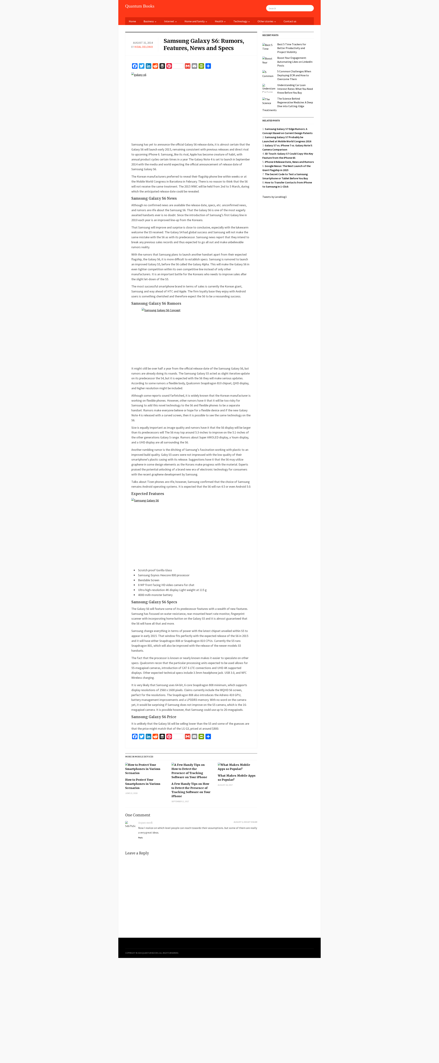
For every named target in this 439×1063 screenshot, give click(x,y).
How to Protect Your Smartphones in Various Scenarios (142, 784)
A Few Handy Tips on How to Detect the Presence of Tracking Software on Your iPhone (190, 790)
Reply (140, 837)
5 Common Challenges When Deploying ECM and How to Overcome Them (294, 75)
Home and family (195, 21)
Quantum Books (139, 6)
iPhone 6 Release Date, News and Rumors (289, 162)
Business (149, 21)
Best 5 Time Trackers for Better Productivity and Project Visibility (291, 48)
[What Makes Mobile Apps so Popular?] (237, 768)
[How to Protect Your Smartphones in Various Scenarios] (145, 770)
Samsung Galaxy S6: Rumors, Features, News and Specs (204, 45)
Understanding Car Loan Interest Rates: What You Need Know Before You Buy (295, 88)
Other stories (265, 21)
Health (219, 21)
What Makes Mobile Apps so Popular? (237, 777)
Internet (169, 21)
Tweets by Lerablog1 (274, 196)
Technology (240, 21)
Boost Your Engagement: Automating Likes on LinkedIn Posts (294, 61)
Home (132, 21)
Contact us (290, 21)
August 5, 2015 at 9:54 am (245, 822)
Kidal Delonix (143, 47)
